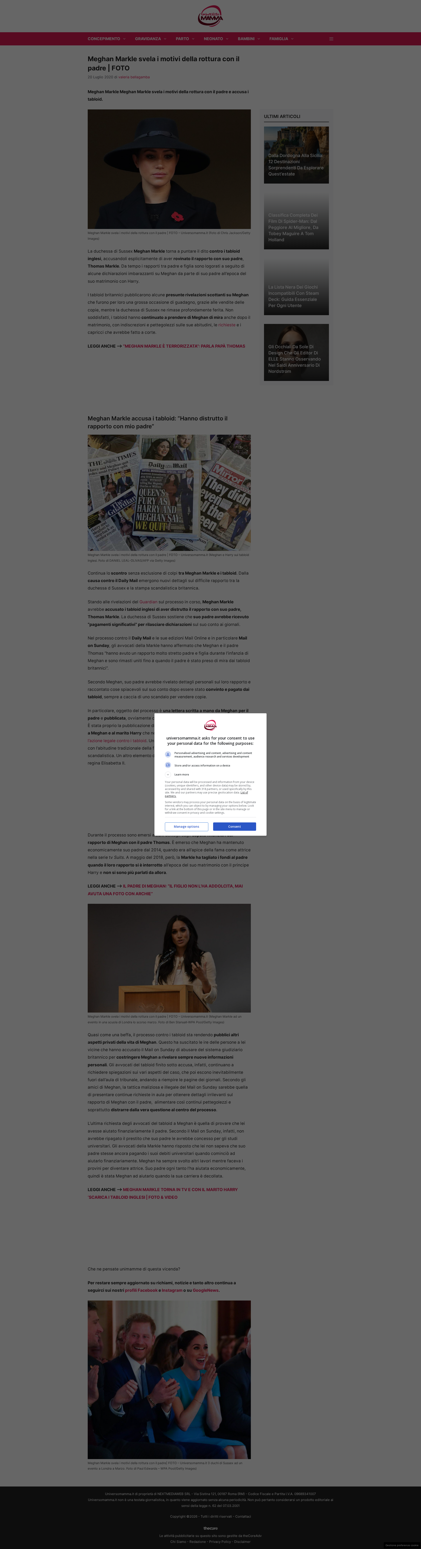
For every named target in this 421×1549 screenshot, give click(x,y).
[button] (210, 775)
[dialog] (210, 774)
